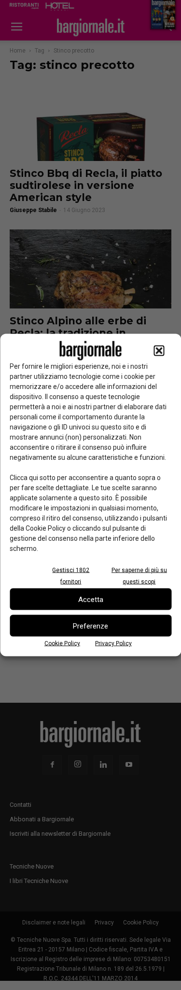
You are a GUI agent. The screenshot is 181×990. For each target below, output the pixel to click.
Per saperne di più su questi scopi (139, 576)
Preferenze (90, 625)
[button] (159, 351)
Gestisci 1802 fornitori (70, 576)
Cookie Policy (62, 643)
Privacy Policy (113, 643)
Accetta (90, 599)
